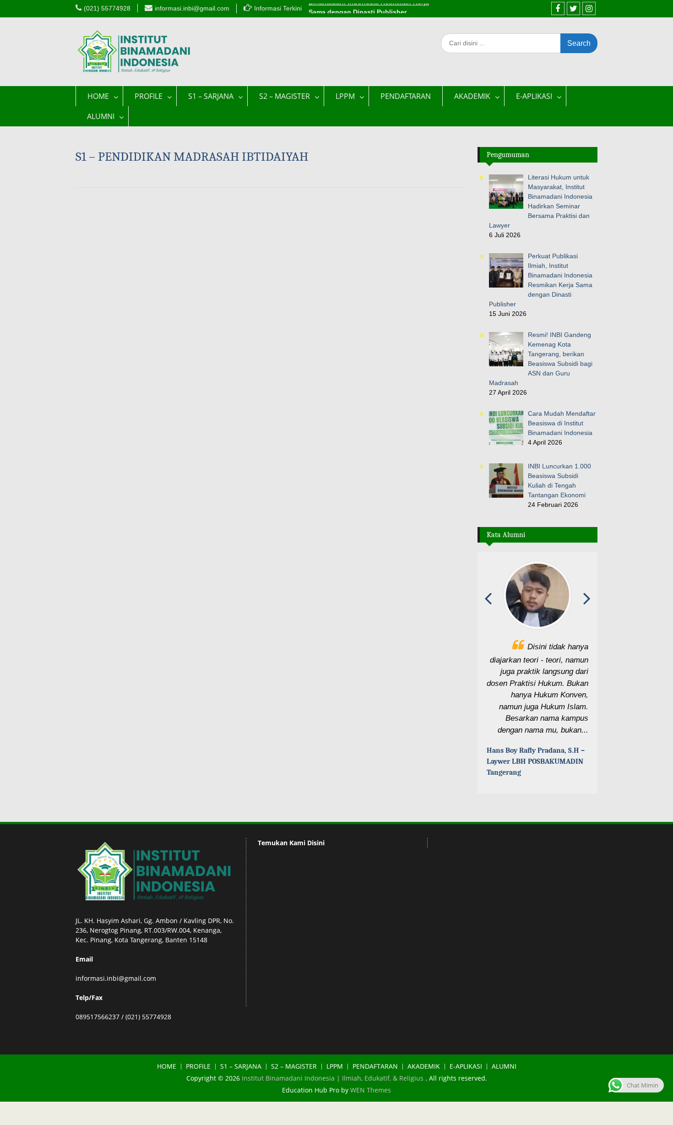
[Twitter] (573, 8)
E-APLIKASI (534, 96)
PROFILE (149, 96)
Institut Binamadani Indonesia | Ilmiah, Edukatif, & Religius (333, 1090)
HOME (98, 96)
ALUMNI (100, 116)
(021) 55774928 (107, 8)
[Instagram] (589, 8)
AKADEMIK (472, 96)
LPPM (345, 96)
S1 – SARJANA (210, 96)
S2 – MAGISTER (284, 96)
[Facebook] (557, 8)
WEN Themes (370, 1102)
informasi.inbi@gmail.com (192, 8)
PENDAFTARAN (405, 96)
